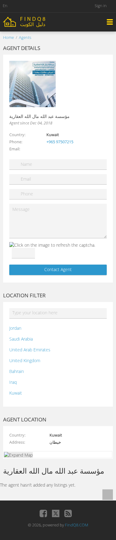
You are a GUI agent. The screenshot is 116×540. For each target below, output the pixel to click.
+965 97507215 (59, 141)
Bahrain (16, 371)
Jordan (15, 328)
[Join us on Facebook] (43, 513)
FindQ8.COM (76, 525)
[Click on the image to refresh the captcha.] (52, 245)
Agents (25, 37)
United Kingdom (24, 360)
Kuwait (15, 393)
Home (8, 37)
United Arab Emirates (29, 350)
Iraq (13, 382)
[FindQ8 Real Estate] (37, 21)
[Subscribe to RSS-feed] (68, 513)
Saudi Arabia (21, 339)
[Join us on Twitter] (55, 513)
